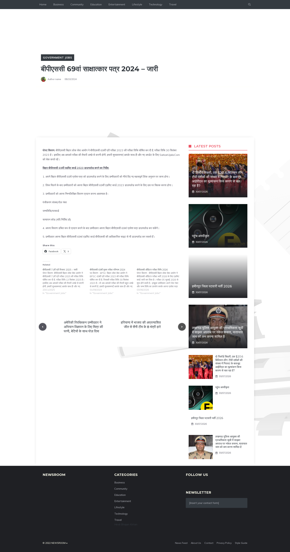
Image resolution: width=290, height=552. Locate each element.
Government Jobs (57, 57)
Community (77, 4)
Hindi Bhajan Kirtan (125, 524)
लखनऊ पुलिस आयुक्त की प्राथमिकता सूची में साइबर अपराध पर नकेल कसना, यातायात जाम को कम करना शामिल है (217, 332)
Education (96, 4)
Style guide (241, 542)
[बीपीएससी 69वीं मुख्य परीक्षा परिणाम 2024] (113, 281)
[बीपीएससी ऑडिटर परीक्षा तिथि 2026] (160, 281)
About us (196, 542)
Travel (172, 4)
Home (42, 4)
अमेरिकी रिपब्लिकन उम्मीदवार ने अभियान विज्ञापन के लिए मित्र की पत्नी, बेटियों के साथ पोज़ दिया (83, 326)
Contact (208, 542)
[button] (249, 4)
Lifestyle (137, 4)
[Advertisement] (145, 112)
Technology (155, 4)
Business (58, 4)
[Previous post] (43, 327)
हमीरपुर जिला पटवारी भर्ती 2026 (212, 286)
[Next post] (182, 327)
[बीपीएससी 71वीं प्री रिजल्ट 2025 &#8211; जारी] (66, 281)
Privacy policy (224, 542)
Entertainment (116, 4)
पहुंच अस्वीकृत (200, 236)
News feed (181, 542)
